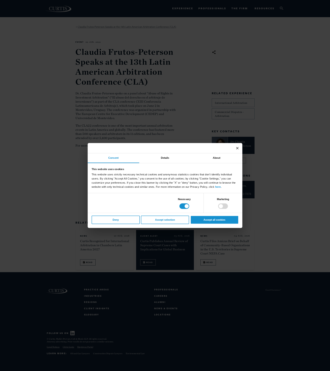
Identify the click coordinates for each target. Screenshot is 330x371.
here (218, 186)
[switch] (223, 206)
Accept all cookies (214, 219)
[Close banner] (237, 148)
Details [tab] (165, 157)
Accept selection (165, 219)
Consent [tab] (113, 157)
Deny (116, 219)
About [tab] (216, 157)
